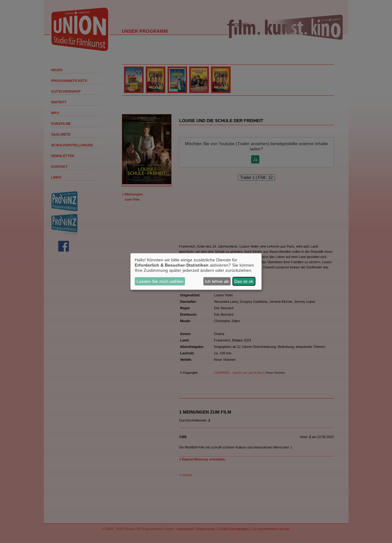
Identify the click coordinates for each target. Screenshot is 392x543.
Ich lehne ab (217, 281)
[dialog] (196, 271)
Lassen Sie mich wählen (160, 281)
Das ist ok (243, 281)
